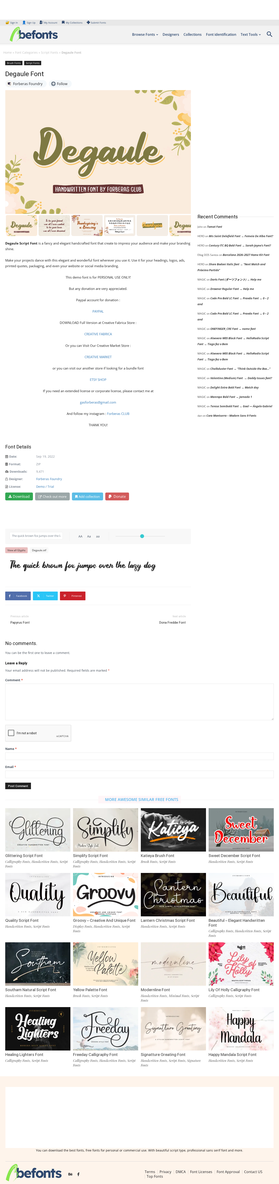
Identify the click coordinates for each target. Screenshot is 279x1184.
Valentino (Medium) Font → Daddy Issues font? (241, 378)
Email (10, 767)
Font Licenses (201, 1172)
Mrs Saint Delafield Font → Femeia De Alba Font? (241, 236)
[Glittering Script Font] (37, 830)
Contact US (253, 1172)
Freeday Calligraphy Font (95, 1054)
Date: (13, 456)
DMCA (181, 1172)
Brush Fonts (14, 63)
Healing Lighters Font (24, 1054)
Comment (14, 680)
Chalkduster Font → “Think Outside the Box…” (240, 369)
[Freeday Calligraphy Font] (105, 1029)
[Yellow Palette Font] (105, 964)
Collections (193, 34)
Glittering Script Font (24, 855)
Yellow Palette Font (90, 989)
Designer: (16, 479)
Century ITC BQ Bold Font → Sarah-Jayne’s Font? (240, 245)
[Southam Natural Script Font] (37, 964)
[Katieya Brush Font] (173, 830)
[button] (269, 36)
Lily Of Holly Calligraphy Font (234, 989)
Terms (150, 1172)
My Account (50, 22)
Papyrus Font (20, 623)
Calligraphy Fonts (17, 861)
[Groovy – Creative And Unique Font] (105, 894)
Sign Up (29, 22)
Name (11, 749)
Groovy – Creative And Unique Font (104, 920)
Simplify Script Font (90, 855)
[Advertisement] (230, 132)
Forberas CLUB (118, 413)
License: (15, 486)
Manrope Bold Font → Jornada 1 (231, 397)
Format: (15, 464)
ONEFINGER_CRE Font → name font (233, 329)
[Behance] (70, 1174)
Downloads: (18, 471)
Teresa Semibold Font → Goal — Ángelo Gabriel (241, 406)
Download (21, 496)
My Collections (74, 22)
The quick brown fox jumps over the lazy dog (82, 566)
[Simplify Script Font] (105, 830)
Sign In (12, 22)
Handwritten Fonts (45, 861)
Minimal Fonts (179, 996)
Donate (119, 496)
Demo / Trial (45, 486)
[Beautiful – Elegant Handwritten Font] (241, 894)
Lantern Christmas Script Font (168, 920)
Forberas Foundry (49, 479)
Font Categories (26, 52)
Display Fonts (82, 926)
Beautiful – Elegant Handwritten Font (237, 922)
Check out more (54, 496)
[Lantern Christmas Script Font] (173, 894)
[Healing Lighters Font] (37, 1029)
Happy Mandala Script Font (233, 1054)
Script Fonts (49, 52)
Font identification (221, 34)
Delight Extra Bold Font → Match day (234, 387)
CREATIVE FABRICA (98, 334)
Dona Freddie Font (172, 623)
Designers (171, 34)
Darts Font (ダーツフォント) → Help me (235, 279)
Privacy (165, 1172)
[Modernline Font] (173, 964)
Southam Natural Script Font (30, 989)
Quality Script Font (22, 920)
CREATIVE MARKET (98, 357)
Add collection (89, 496)
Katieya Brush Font (157, 855)
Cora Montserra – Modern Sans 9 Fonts (231, 415)
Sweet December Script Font (234, 855)
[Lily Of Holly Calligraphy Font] (241, 964)
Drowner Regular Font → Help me (232, 289)
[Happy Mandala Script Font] (241, 1029)
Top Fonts (155, 1176)
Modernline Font (155, 989)
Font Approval (228, 1172)
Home (7, 52)
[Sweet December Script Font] (241, 830)
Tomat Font (214, 227)
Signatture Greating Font (163, 1054)
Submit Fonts (98, 22)
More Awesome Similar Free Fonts (141, 799)
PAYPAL (98, 311)
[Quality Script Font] (37, 894)
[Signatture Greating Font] (173, 1029)
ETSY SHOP (98, 379)
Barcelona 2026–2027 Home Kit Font (246, 255)
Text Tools (249, 34)
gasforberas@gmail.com (98, 402)
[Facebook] (78, 1174)
